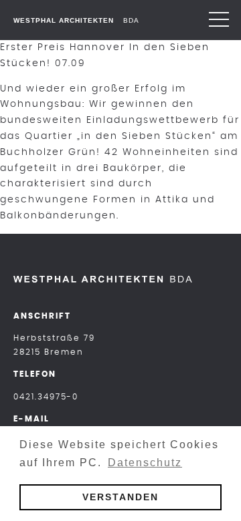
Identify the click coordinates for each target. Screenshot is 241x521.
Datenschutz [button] (145, 462)
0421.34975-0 (45, 397)
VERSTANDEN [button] (120, 497)
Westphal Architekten (63, 20)
